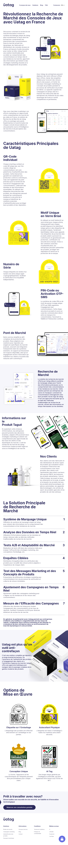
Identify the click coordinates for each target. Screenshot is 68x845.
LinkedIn (51, 831)
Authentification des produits (8, 835)
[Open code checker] (62, 839)
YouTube (51, 836)
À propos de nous (24, 5)
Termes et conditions (39, 829)
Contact (20, 834)
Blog (41, 5)
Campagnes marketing (9, 831)
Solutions (35, 5)
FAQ (46, 5)
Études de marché (7, 829)
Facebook (51, 834)
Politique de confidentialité (37, 832)
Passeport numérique (8, 838)
